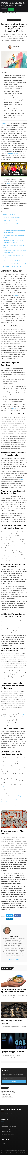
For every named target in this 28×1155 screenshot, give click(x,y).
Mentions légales (9, 1152)
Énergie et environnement (7, 1134)
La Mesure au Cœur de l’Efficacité (12, 224)
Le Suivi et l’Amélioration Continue (13, 261)
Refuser (4, 9)
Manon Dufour (14, 936)
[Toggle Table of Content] (2, 211)
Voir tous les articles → (14, 959)
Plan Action (5, 123)
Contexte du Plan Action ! (9, 214)
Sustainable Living (5, 1129)
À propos (3, 1152)
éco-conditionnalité (13, 153)
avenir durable (4, 787)
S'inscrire (14, 1081)
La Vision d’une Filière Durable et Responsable (14, 264)
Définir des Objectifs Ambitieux (11, 221)
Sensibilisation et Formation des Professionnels (15, 227)
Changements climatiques (7, 1124)
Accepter (11, 9)
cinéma (8, 183)
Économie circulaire (6, 1131)
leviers (21, 479)
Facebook (18, 915)
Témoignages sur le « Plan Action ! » (12, 266)
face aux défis (15, 408)
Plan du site (24, 1152)
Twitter (10, 915)
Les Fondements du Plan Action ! (12, 217)
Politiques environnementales (13, 20)
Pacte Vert (15, 295)
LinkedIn (10, 918)
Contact (3, 1143)
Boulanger (19, 796)
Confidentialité (18, 1152)
